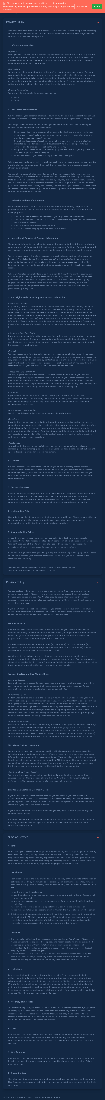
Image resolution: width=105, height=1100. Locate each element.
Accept (97, 6)
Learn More (81, 6)
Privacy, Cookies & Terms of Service (43, 1097)
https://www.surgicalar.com (80, 33)
